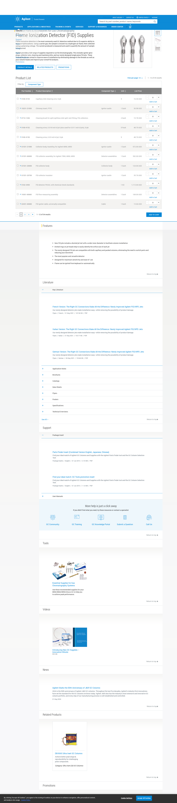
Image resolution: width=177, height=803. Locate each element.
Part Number (26, 91)
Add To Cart (154, 215)
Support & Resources (97, 27)
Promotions (63, 67)
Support (19, 39)
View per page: (134, 78)
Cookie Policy (25, 800)
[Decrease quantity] (147, 97)
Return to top (152, 274)
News (18, 53)
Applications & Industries (39, 27)
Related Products (45, 67)
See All (44, 419)
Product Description (43, 91)
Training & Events (63, 27)
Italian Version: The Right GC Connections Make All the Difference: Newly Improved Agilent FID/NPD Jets (98, 329)
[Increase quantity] (158, 97)
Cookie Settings (126, 798)
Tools (18, 44)
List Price (138, 91)
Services (79, 27)
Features (19, 30)
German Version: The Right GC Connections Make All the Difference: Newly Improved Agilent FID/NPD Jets (98, 351)
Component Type (34, 84)
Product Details (24, 67)
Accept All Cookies (144, 798)
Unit (122, 91)
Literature (19, 35)
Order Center (117, 27)
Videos (18, 48)
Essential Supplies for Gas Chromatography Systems (63, 584)
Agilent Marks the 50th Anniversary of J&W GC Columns (76, 687)
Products (18, 27)
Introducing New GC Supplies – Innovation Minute (65, 651)
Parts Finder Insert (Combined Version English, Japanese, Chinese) (81, 452)
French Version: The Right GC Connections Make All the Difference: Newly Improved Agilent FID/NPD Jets (98, 306)
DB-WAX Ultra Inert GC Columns (68, 753)
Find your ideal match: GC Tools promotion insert (74, 477)
